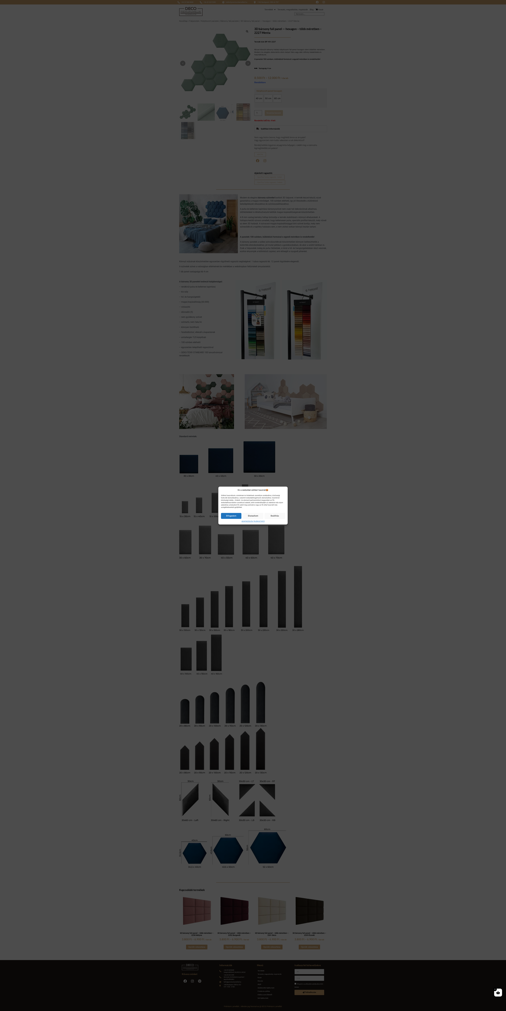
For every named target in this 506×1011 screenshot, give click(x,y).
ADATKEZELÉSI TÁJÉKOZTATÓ (253, 521)
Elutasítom (253, 516)
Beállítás (275, 516)
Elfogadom (231, 516)
